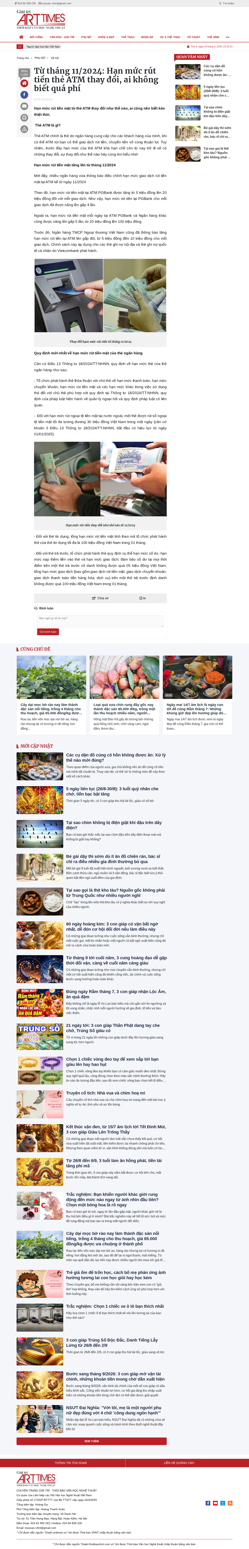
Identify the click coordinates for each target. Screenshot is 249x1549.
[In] (24, 118)
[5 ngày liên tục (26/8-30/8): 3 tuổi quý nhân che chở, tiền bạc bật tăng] (40, 800)
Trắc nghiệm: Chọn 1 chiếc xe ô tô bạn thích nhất (115, 1306)
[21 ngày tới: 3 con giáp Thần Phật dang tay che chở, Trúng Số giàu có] (40, 1037)
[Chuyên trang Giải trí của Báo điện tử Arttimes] (41, 19)
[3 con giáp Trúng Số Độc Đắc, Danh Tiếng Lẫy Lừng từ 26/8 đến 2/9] (40, 1351)
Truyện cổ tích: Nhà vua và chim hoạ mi (105, 1093)
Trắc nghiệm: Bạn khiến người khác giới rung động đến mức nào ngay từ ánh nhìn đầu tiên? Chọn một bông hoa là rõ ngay (112, 1199)
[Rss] (230, 1503)
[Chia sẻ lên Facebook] (24, 95)
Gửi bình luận (48, 631)
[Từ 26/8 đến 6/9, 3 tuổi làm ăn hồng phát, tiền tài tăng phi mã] (40, 1172)
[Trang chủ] (21, 37)
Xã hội (22, 695)
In (144, 598)
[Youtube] (215, 1503)
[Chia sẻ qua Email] (24, 106)
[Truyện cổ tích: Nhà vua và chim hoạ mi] (40, 1104)
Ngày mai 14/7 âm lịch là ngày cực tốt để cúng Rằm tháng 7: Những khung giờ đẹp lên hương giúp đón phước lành (196, 709)
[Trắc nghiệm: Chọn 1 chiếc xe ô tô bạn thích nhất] (40, 1318)
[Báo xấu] (24, 129)
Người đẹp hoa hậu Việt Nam (40, 46)
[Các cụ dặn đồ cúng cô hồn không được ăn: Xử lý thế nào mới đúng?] (40, 766)
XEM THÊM (91, 1441)
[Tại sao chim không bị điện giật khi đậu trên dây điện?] (40, 834)
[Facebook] (208, 1503)
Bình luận (24, 73)
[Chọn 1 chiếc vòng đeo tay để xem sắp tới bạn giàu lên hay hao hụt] (40, 1071)
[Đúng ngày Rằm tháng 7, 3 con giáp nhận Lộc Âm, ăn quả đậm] (40, 1003)
